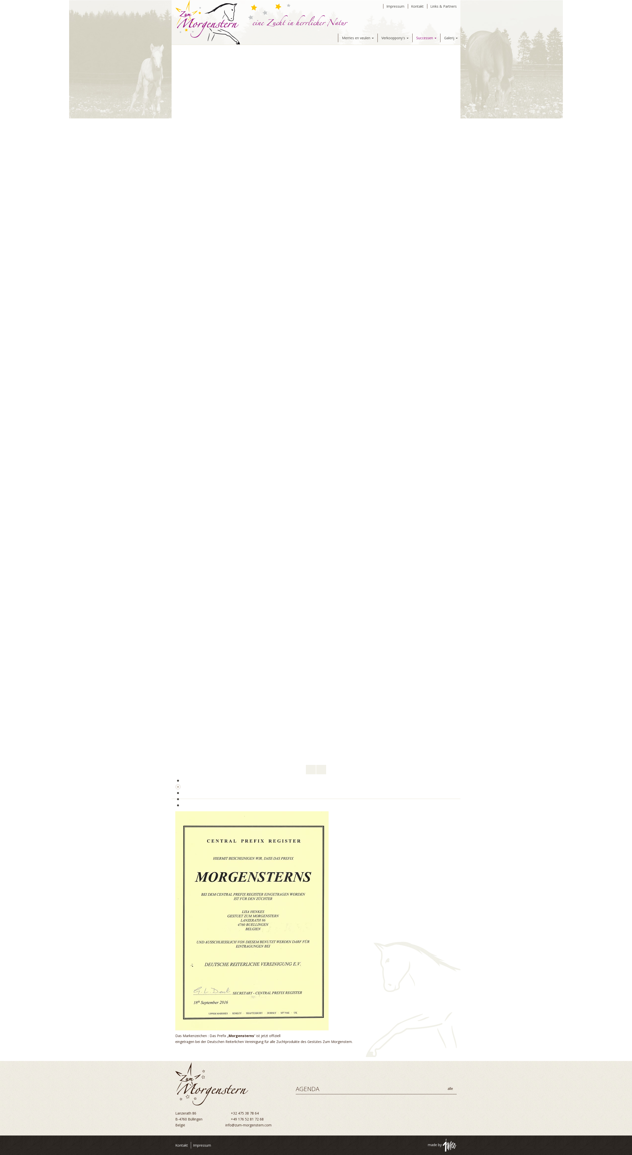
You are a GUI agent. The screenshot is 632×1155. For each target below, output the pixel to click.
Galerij (449, 38)
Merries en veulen (356, 38)
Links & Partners (443, 6)
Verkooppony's (393, 38)
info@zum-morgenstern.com (248, 1125)
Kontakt (417, 6)
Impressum (395, 6)
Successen (425, 38)
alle (451, 1088)
